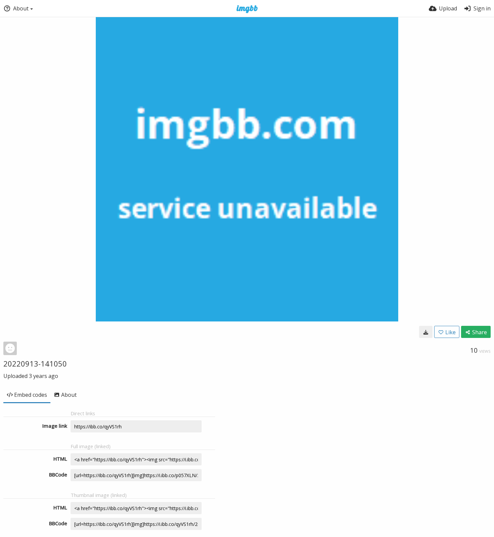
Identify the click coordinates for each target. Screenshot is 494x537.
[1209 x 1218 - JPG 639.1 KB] (426, 332)
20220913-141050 (35, 363)
